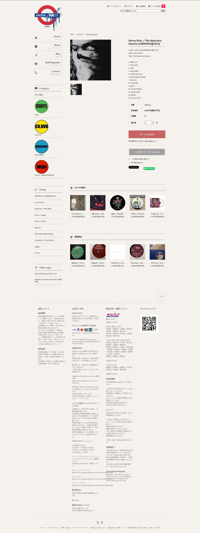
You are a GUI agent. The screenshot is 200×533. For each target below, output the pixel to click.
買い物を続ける (137, 163)
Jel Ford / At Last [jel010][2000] (164, 263)
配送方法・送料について (117, 528)
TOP (72, 34)
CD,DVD (79, 34)
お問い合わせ (65, 528)
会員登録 (142, 6)
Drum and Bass (92, 34)
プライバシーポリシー (80, 528)
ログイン (130, 6)
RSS (150, 528)
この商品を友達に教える (140, 159)
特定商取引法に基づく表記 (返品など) (142, 141)
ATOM (156, 528)
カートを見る (157, 6)
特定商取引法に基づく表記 (138, 528)
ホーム (43, 528)
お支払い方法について (98, 528)
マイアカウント (115, 6)
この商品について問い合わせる (147, 152)
